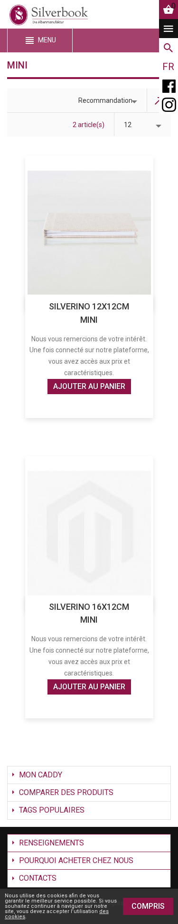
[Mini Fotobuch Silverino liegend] (89, 232)
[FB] (168, 85)
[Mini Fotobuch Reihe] (89, 533)
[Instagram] (168, 104)
